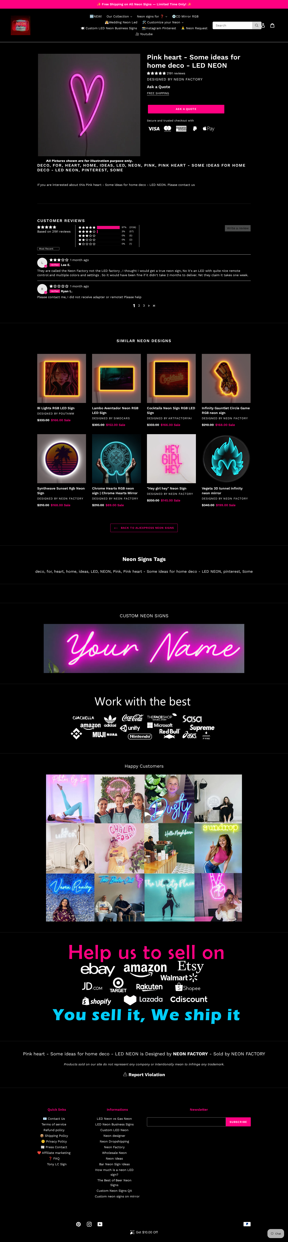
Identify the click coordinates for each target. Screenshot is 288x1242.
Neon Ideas (114, 1158)
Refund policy (53, 1130)
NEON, (106, 571)
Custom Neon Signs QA (114, 1191)
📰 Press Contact (54, 1147)
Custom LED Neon (114, 1130)
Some (247, 571)
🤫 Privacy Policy (54, 1141)
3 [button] (144, 305)
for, (50, 571)
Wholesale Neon (114, 1153)
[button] (157, 73)
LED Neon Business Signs (114, 1124)
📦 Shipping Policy (54, 1136)
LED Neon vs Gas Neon (114, 1119)
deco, (40, 571)
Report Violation (146, 1074)
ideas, (84, 571)
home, (71, 571)
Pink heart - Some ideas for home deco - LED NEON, (172, 571)
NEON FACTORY (188, 79)
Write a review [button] (238, 228)
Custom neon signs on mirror (117, 1196)
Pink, (117, 571)
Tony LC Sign (57, 1164)
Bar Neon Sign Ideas (114, 1164)
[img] (59, 260)
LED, (95, 571)
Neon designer (114, 1136)
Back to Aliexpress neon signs (147, 527)
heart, (59, 571)
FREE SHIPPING (158, 93)
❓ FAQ (54, 1158)
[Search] (256, 25)
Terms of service (54, 1124)
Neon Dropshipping (114, 1141)
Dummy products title (33, 3)
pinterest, (232, 571)
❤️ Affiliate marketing (54, 1153)
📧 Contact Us (54, 1119)
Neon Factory (114, 1147)
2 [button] (139, 305)
